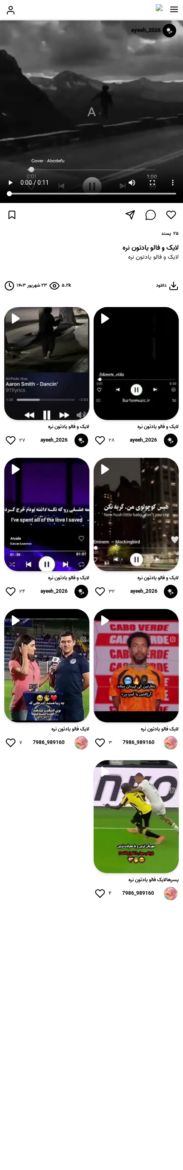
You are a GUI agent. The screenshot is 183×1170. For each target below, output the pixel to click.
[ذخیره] (12, 215)
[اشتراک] (130, 215)
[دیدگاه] (151, 215)
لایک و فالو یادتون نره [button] (153, 257)
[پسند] (171, 215)
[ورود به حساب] (11, 10)
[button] (174, 9)
